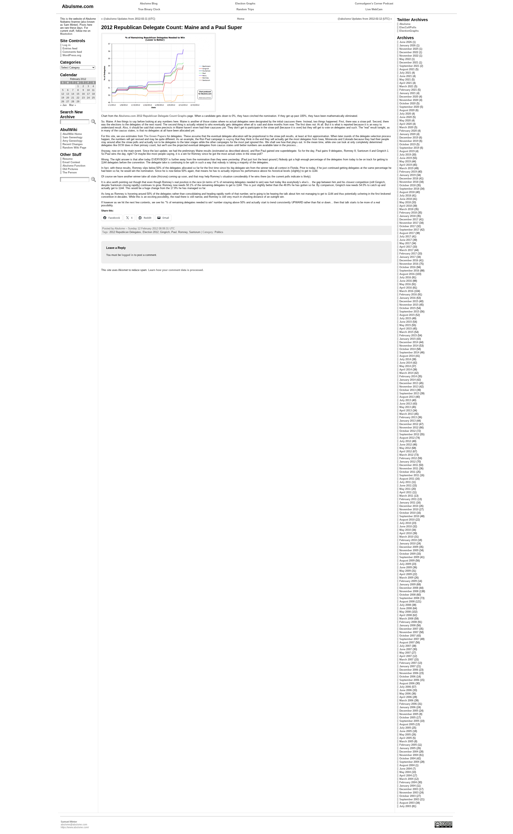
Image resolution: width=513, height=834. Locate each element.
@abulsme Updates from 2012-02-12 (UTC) (364, 18)
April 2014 (405, 369)
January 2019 (407, 175)
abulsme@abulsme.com (74, 824)
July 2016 (405, 277)
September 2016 (409, 270)
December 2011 (408, 465)
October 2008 (407, 594)
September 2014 (409, 352)
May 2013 (405, 407)
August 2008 (407, 601)
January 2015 (407, 338)
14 (72, 94)
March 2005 (406, 741)
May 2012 (405, 448)
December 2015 (408, 301)
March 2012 (406, 454)
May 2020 (405, 120)
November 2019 (408, 140)
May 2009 (405, 570)
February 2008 (408, 621)
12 (62, 94)
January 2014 (407, 379)
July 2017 (405, 236)
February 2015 (408, 335)
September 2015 (409, 311)
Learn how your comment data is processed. (176, 270)
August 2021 (407, 69)
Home (240, 18)
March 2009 (406, 577)
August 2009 (407, 560)
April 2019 (405, 164)
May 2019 (405, 161)
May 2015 (405, 325)
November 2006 (408, 673)
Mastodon (66, 33)
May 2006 (405, 693)
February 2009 (408, 581)
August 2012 (407, 437)
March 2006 (406, 700)
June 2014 (405, 362)
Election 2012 (151, 232)
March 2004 (406, 778)
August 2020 (407, 110)
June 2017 (405, 239)
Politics (219, 232)
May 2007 (405, 652)
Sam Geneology (72, 137)
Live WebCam (374, 9)
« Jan (63, 105)
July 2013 (405, 400)
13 (67, 94)
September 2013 (409, 393)
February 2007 (408, 662)
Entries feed (70, 48)
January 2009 (407, 584)
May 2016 (405, 284)
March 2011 (406, 495)
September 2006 (409, 679)
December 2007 (408, 628)
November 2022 (408, 55)
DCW (121, 145)
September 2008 (409, 598)
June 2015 (405, 321)
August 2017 (407, 233)
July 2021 (405, 72)
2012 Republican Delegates (125, 232)
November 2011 (408, 468)
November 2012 (408, 427)
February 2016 (408, 294)
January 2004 (407, 785)
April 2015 (405, 328)
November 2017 (408, 222)
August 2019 (407, 151)
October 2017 (407, 226)
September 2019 (409, 147)
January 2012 (407, 461)
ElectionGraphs (409, 30)
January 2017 (407, 256)
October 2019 (407, 144)
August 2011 (406, 478)
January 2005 (407, 748)
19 (62, 98)
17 (88, 94)
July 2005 (405, 727)
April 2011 (405, 492)
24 (88, 98)
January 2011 (407, 502)
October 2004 (407, 758)
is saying (228, 139)
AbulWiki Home (72, 133)
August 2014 (407, 355)
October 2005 (407, 717)
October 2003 (407, 795)
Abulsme (404, 23)
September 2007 (409, 639)
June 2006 (405, 690)
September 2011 (409, 475)
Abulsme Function (74, 165)
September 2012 (409, 434)
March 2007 (406, 659)
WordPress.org (72, 55)
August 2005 (407, 724)
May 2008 (405, 611)
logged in (127, 254)
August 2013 (407, 396)
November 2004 (408, 755)
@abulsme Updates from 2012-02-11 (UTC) (129, 18)
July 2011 (405, 482)
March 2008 (406, 618)
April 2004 (405, 775)
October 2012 (407, 430)
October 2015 (407, 308)
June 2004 (405, 768)
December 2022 (408, 52)
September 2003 (409, 799)
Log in (67, 45)
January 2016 (407, 297)
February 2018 (408, 212)
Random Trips (245, 9)
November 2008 (408, 591)
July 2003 (405, 806)
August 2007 (407, 642)
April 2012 (405, 451)
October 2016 (407, 267)
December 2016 (408, 260)
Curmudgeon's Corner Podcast (374, 3)
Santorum (194, 232)
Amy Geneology (72, 140)
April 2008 (405, 615)
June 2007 (405, 649)
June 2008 (405, 608)
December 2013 (408, 383)
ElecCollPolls (407, 27)
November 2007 (408, 632)
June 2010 (405, 526)
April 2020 (405, 123)
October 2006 (407, 676)
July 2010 (405, 523)
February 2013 (408, 417)
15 (78, 94)
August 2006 (407, 683)
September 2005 (409, 720)
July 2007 (405, 645)
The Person (70, 172)
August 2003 (407, 802)
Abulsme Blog (149, 3)
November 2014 (408, 345)
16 (83, 94)
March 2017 (406, 250)
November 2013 (408, 386)
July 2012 (405, 441)
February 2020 (408, 130)
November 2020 (408, 100)
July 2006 (405, 686)
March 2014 (406, 372)
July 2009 (405, 563)
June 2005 (405, 731)
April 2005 (405, 737)
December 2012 (408, 424)
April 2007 (405, 656)
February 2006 (408, 703)
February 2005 (408, 744)
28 (72, 101)
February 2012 (408, 458)
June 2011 (405, 485)
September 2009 (409, 557)
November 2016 (408, 263)
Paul (174, 232)
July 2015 (405, 318)
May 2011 (405, 488)
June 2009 (405, 567)
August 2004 (407, 765)
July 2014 (405, 359)
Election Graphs (245, 3)
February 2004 (408, 782)
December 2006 (408, 669)
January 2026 (407, 45)
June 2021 (405, 76)
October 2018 (407, 185)
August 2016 (407, 274)
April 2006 (405, 697)
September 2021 (409, 65)
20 (67, 98)
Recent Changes (73, 144)
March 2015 (406, 332)
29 (78, 101)
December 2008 (408, 587)
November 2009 (408, 550)
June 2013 (405, 403)
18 (93, 94)
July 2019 (405, 154)
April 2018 (405, 205)
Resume (68, 158)
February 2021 (408, 89)
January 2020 (407, 134)
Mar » (72, 105)
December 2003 (408, 789)
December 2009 (408, 546)
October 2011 (407, 471)
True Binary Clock (149, 9)
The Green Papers (155, 136)
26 (62, 101)
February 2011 (408, 499)
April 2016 (405, 287)
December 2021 (408, 62)
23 (83, 98)
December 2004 (408, 751)
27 (67, 101)
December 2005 (408, 710)
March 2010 (406, 536)
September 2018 (409, 188)
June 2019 (405, 158)
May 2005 (405, 734)
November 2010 (408, 509)
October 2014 (407, 349)
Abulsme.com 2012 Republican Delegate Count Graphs (153, 115)
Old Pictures (70, 169)
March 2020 (406, 127)
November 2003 (408, 792)
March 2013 (406, 413)
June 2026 (405, 42)
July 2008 (405, 604)
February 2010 (408, 540)
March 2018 (406, 209)
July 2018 (405, 195)
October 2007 (407, 635)
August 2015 (407, 314)
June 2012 (405, 444)
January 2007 (407, 666)
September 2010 (409, 516)
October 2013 (407, 390)
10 (88, 90)
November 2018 (408, 181)
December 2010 (408, 506)
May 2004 (405, 772)
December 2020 (408, 96)
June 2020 (405, 117)
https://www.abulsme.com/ (75, 827)
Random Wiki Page (74, 147)
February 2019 (408, 171)
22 (78, 98)
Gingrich (165, 232)
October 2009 (407, 553)
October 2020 (407, 103)
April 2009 (405, 574)
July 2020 (405, 113)
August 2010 (407, 519)
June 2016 (405, 280)
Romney (183, 232)
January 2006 (407, 707)
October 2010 (407, 512)
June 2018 (405, 198)
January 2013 (407, 420)
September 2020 (409, 106)
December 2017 (408, 219)
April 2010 (405, 533)
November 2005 (408, 714)
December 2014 (408, 342)
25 (93, 98)
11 (93, 90)
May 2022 (405, 59)
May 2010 (405, 529)
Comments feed (72, 51)
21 (72, 98)
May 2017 (405, 243)
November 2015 (408, 304)
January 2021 (407, 93)
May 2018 (405, 202)
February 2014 (408, 376)
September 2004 (409, 761)
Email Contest (71, 162)
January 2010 (407, 543)
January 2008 (407, 625)
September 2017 (409, 229)
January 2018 (407, 216)
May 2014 (405, 366)
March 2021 (406, 86)
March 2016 (406, 291)
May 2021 (405, 79)
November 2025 (408, 48)
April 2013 (405, 410)
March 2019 (406, 168)
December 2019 (408, 137)
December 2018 (408, 178)
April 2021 (405, 82)
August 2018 (407, 192)
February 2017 (408, 253)
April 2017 (405, 246)
